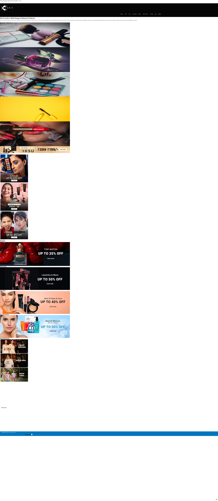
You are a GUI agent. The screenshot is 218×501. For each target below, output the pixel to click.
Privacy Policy (3, 394)
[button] (122, 14)
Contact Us (3, 392)
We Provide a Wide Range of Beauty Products (17, 18)
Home (2, 388)
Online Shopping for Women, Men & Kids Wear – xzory (10, 0)
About (2, 390)
